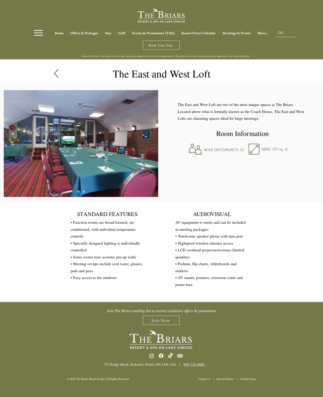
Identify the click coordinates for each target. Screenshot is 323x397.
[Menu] (38, 32)
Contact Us (204, 379)
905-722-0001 (194, 364)
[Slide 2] (83, 191)
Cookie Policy (248, 379)
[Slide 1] (79, 192)
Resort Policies (225, 379)
